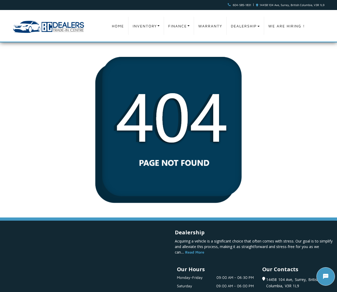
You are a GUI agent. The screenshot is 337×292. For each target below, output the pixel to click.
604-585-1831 (242, 5)
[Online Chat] (325, 276)
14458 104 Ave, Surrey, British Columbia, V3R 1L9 (292, 5)
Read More (194, 252)
